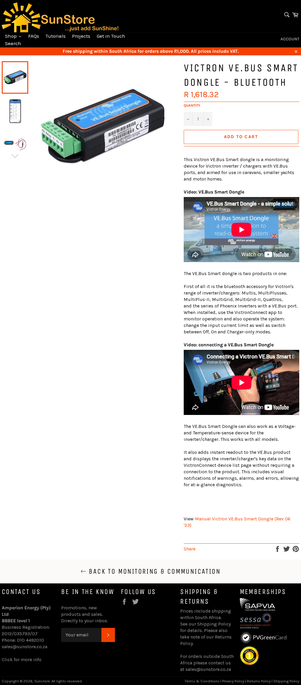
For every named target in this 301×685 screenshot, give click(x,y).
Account (289, 39)
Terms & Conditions (202, 681)
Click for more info (21, 659)
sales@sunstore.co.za (24, 646)
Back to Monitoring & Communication (153, 571)
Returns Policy (259, 681)
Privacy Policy (233, 681)
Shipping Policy (214, 624)
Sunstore (42, 681)
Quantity (192, 105)
